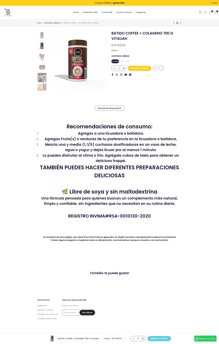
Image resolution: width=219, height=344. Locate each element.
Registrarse (42, 305)
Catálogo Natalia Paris (47, 318)
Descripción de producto (109, 108)
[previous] (52, 60)
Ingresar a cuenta (45, 310)
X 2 (122, 61)
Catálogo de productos (47, 314)
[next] (102, 60)
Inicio (39, 23)
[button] (155, 68)
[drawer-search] (200, 12)
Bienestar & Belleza (53, 23)
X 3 (127, 61)
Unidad (115, 61)
